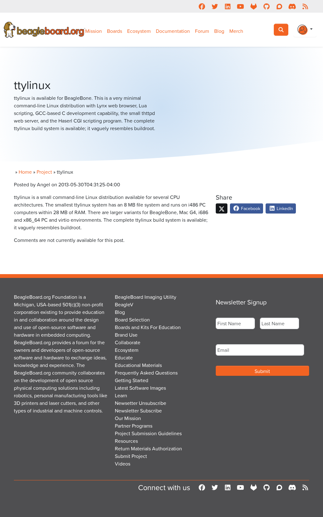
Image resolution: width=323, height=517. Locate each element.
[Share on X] (221, 208)
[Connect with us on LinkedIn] (228, 6)
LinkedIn (284, 208)
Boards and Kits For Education (148, 327)
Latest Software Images (140, 387)
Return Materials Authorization (148, 448)
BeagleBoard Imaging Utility (145, 296)
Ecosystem (139, 30)
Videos (122, 463)
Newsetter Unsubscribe (140, 403)
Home (25, 171)
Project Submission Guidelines (148, 433)
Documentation (173, 30)
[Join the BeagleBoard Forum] (279, 6)
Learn (121, 395)
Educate (124, 357)
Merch (236, 30)
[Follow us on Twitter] (215, 6)
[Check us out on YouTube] (240, 6)
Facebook (250, 208)
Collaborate (127, 342)
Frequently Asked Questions (146, 372)
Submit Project (131, 456)
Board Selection (132, 319)
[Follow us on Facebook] (202, 6)
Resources (126, 440)
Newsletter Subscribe (138, 410)
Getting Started (131, 380)
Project (44, 171)
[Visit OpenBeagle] (253, 6)
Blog (219, 30)
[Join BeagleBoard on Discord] (292, 6)
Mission (93, 30)
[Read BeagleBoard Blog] (305, 6)
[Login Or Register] (305, 29)
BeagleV (124, 304)
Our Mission (128, 418)
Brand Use (126, 334)
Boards (114, 30)
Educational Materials (138, 365)
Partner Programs (133, 425)
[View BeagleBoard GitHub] (266, 6)
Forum (202, 30)
